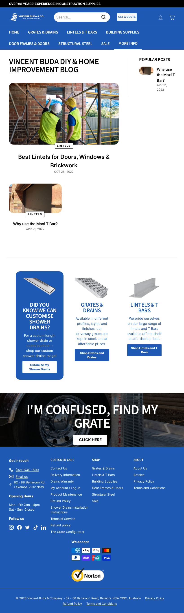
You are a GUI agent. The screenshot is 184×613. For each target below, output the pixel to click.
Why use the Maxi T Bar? (35, 224)
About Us (140, 468)
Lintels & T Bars (82, 32)
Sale (105, 44)
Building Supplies (122, 32)
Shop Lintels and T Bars (144, 350)
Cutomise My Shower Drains (39, 367)
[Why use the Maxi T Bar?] (35, 198)
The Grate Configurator (67, 532)
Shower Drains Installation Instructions (69, 509)
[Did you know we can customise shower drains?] (39, 287)
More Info (127, 43)
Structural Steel (75, 44)
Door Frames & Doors (29, 44)
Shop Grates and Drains (92, 355)
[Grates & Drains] (92, 287)
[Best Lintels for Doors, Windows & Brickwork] (64, 114)
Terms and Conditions (149, 488)
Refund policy (60, 525)
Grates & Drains (43, 32)
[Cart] (172, 17)
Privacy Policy (144, 481)
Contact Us (58, 468)
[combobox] (82, 17)
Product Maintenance (66, 494)
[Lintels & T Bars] (144, 287)
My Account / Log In (65, 488)
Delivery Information (65, 475)
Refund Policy (60, 501)
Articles (139, 475)
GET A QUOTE (127, 17)
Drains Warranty (62, 481)
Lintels (64, 145)
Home (14, 32)
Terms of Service (62, 519)
